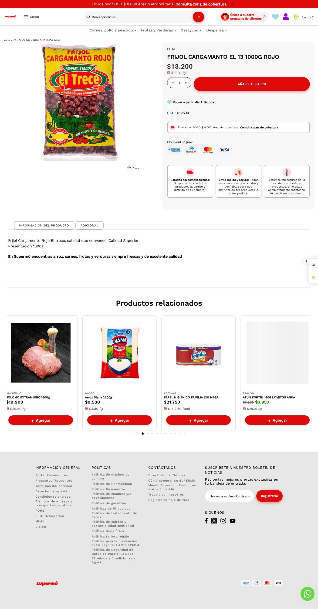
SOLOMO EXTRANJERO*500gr (28, 397)
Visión (40, 526)
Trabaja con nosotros (166, 494)
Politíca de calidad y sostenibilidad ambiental (113, 523)
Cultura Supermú (49, 516)
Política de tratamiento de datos (114, 515)
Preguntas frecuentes (53, 480)
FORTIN (248, 392)
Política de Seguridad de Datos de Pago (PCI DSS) (112, 551)
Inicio (6, 40)
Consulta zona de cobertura (201, 4)
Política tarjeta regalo (110, 536)
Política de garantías (109, 503)
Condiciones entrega (53, 496)
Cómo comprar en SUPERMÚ (171, 480)
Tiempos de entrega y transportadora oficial (54, 503)
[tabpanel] (40, 373)
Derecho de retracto (52, 491)
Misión (41, 521)
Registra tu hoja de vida (168, 500)
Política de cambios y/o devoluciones (112, 496)
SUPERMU (13, 392)
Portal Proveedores (51, 475)
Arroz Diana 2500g (98, 397)
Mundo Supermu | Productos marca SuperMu (172, 487)
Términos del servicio (53, 486)
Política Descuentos (109, 489)
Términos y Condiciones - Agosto (113, 560)
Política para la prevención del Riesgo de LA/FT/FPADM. (116, 543)
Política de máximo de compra (111, 476)
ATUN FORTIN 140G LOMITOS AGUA (269, 397)
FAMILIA (170, 392)
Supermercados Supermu (10, 17)
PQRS (39, 510)
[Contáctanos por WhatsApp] (308, 594)
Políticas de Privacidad (111, 508)
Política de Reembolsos (112, 484)
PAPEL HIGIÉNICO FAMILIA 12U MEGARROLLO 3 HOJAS (193, 397)
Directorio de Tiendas (166, 475)
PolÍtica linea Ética (108, 531)
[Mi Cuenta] (285, 16)
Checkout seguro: (180, 142)
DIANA (90, 392)
